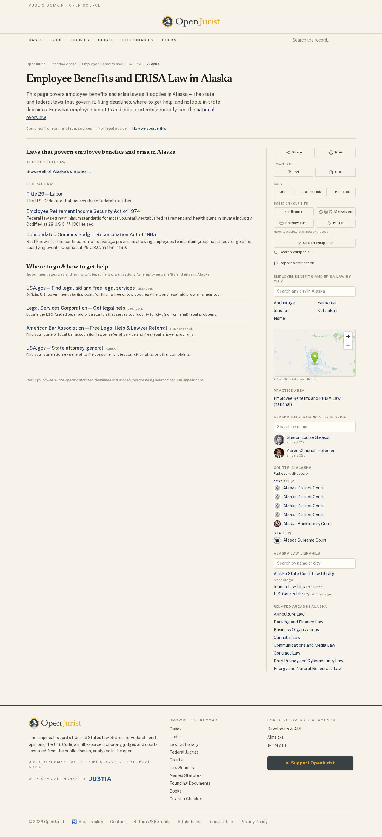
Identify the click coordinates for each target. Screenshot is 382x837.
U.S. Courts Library (291, 594)
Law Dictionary (184, 744)
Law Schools (182, 767)
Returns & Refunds (151, 821)
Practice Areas (63, 64)
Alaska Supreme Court (304, 540)
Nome (279, 318)
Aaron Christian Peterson (311, 450)
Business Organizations (296, 629)
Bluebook (342, 191)
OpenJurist (35, 64)
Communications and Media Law (304, 645)
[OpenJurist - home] (191, 22)
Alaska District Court (303, 488)
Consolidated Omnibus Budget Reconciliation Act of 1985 (91, 234)
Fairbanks (326, 302)
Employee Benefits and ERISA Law (111, 64)
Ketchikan (327, 310)
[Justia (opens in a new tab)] (100, 778)
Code (57, 40)
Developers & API (284, 729)
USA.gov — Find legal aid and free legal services (80, 288)
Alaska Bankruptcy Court (307, 523)
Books (169, 40)
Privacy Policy (253, 821)
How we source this (149, 128)
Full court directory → (293, 474)
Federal (285, 481)
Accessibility (87, 821)
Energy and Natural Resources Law (308, 668)
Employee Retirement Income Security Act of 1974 (83, 211)
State (282, 533)
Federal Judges (184, 752)
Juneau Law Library (292, 586)
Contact (118, 821)
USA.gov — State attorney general (64, 348)
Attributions (189, 821)
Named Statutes (185, 775)
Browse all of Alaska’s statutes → (59, 171)
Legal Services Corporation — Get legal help (75, 308)
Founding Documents (190, 783)
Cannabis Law (287, 637)
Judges (106, 40)
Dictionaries (137, 40)
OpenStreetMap (288, 379)
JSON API (276, 745)
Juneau (280, 310)
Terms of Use (220, 821)
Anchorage (284, 302)
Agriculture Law (289, 614)
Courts (80, 40)
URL (283, 191)
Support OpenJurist (310, 762)
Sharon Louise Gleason (309, 437)
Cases (36, 40)
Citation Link (310, 191)
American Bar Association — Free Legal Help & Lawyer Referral (96, 328)
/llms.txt (275, 737)
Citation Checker (186, 798)
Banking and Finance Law (298, 622)
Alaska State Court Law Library (304, 573)
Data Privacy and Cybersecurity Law (308, 660)
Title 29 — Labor (44, 194)
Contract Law (287, 653)
